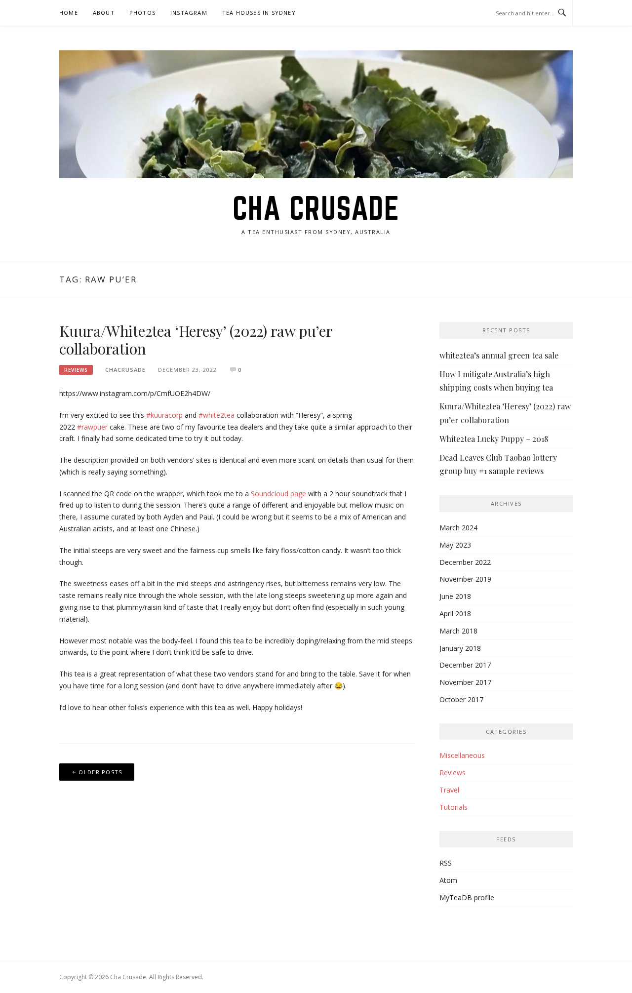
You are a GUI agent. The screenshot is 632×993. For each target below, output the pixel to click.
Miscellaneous (462, 755)
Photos (142, 12)
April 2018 (455, 613)
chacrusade (125, 369)
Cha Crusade (316, 208)
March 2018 (458, 631)
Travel (449, 789)
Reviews (76, 369)
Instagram (188, 12)
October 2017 (461, 699)
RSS (445, 863)
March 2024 (458, 527)
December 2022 (465, 562)
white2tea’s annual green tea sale (498, 355)
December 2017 (465, 665)
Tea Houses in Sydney (259, 12)
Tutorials (453, 807)
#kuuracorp (164, 415)
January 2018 (460, 648)
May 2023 (455, 545)
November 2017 (465, 682)
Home (68, 12)
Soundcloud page (278, 493)
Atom (448, 880)
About (104, 12)
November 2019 (465, 579)
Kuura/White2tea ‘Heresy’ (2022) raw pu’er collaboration (195, 339)
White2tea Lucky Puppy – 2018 (493, 439)
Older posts (100, 772)
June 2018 (455, 596)
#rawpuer (92, 427)
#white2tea (216, 415)
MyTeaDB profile (466, 897)
